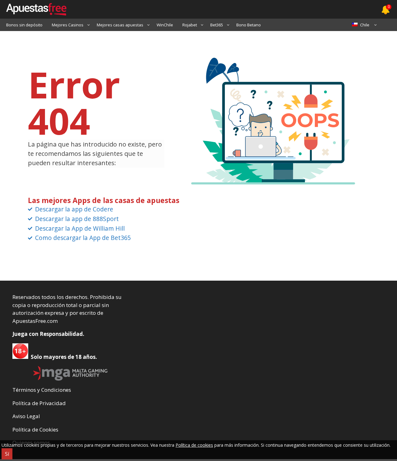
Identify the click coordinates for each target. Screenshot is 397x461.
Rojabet (189, 25)
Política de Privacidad (39, 403)
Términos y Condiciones (41, 389)
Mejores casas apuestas (120, 25)
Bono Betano (248, 25)
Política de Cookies (35, 429)
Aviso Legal (26, 416)
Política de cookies (194, 445)
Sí (7, 453)
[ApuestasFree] (33, 9)
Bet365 (216, 25)
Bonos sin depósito (24, 25)
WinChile (165, 25)
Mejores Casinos (67, 25)
